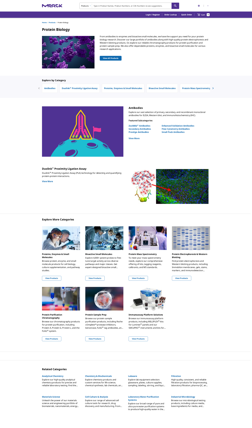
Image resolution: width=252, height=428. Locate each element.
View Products (51, 278)
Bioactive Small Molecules (162, 88)
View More (134, 138)
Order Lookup (170, 14)
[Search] (175, 6)
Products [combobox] (85, 6)
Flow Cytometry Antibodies (176, 128)
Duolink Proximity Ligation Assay (79, 88)
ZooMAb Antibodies (139, 125)
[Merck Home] (52, 5)
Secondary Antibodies (140, 128)
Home (44, 22)
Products (52, 22)
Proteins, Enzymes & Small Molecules (123, 88)
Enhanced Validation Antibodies (178, 125)
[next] (213, 88)
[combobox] (129, 6)
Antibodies (49, 88)
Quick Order (186, 14)
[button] (153, 14)
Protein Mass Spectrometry (196, 88)
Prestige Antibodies (139, 132)
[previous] (39, 88)
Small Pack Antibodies (173, 132)
